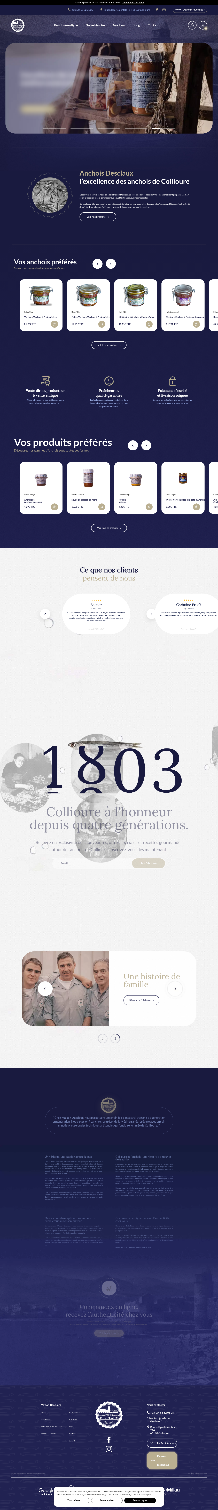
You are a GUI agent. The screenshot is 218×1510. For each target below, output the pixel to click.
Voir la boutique (107, 1332)
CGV (189, 1473)
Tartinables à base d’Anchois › (52, 1426)
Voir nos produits (96, 216)
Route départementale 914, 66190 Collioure (126, 9)
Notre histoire (95, 25)
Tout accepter (140, 1500)
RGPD (194, 1473)
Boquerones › (46, 1419)
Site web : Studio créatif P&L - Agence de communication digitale (28, 1473)
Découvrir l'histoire (140, 999)
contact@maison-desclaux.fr (160, 1420)
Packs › (43, 1412)
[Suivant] (111, 264)
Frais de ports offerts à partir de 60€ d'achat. (109, 2)
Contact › (72, 1441)
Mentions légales (202, 1473)
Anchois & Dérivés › (48, 1434)
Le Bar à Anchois (166, 1443)
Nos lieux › (73, 1419)
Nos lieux (119, 25)
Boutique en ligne (66, 25)
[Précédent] (97, 264)
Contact (153, 25)
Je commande (35, 109)
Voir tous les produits (107, 528)
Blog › (71, 1426)
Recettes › (72, 1434)
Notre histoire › (74, 1412)
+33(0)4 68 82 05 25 (82, 9)
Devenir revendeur (193, 9)
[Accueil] (18, 25)
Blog (137, 25)
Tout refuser (73, 1500)
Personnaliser (107, 1500)
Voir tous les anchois (107, 345)
